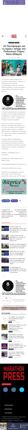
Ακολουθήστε (13, 387)
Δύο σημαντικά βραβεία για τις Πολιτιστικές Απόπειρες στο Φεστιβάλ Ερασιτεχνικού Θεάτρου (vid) (20, 213)
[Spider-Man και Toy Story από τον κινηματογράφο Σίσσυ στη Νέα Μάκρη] (5, 253)
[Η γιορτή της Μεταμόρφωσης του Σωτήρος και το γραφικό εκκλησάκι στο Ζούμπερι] (5, 246)
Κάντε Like (5, 387)
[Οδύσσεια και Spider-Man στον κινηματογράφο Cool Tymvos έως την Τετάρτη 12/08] (5, 260)
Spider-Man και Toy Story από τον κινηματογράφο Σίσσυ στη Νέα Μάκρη (17, 253)
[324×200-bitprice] (14, 186)
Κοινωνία (10, 331)
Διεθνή (10, 341)
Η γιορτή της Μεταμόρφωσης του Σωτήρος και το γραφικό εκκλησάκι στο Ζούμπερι (18, 246)
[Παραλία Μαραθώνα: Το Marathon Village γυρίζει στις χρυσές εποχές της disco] (4, 346)
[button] (14, 2)
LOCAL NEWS (11, 42)
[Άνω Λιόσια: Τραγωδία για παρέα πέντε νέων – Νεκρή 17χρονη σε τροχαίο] (4, 354)
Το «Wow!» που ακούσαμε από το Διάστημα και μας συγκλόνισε (17, 318)
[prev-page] (2, 276)
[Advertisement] (14, 20)
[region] (14, 2)
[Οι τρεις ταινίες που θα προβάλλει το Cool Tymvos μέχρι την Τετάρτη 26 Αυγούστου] (5, 237)
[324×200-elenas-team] (14, 102)
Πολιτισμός (17, 42)
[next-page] (5, 276)
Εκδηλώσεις (11, 349)
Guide (3, 230)
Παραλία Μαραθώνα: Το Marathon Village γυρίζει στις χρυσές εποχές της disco (17, 346)
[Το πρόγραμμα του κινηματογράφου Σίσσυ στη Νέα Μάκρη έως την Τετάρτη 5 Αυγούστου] (5, 269)
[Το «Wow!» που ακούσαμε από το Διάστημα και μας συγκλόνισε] (4, 319)
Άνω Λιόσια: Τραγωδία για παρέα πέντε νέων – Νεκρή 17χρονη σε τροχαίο (17, 353)
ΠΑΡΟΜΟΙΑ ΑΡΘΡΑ (5, 222)
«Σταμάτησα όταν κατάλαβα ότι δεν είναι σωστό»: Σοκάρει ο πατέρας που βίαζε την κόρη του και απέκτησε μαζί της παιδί (7, 213)
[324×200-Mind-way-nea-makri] (14, 302)
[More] (20, 200)
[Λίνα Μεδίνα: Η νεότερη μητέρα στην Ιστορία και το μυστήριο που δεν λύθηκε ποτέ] (4, 337)
